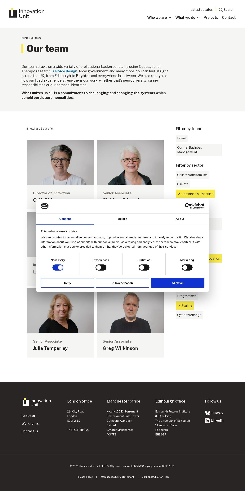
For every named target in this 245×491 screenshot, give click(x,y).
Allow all (177, 282)
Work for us (30, 423)
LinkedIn (217, 420)
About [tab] (180, 218)
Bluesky (217, 413)
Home (24, 37)
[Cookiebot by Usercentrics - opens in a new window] (187, 206)
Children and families (192, 175)
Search (229, 9)
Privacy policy (85, 476)
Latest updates (201, 9)
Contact (229, 18)
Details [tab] (122, 218)
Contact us (29, 431)
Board (181, 138)
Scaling (186, 306)
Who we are (157, 18)
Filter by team (188, 128)
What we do (185, 18)
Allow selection (122, 282)
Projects (211, 18)
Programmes (186, 296)
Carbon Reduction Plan (155, 476)
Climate (183, 184)
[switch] (101, 267)
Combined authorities (197, 194)
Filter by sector (189, 165)
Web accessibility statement (117, 476)
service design (65, 71)
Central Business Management (189, 150)
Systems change (189, 315)
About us (28, 416)
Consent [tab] (65, 218)
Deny (67, 282)
